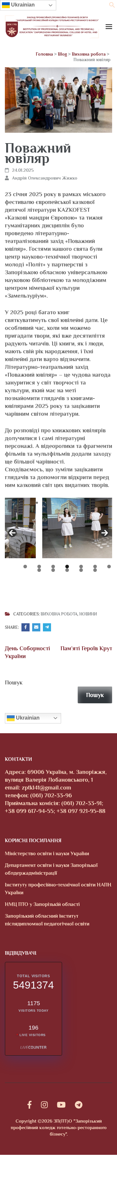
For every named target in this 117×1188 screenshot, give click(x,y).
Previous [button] (12, 533)
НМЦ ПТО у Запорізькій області (42, 904)
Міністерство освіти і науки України (47, 854)
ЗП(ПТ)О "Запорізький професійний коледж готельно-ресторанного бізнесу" (59, 1127)
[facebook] (29, 1104)
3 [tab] (53, 566)
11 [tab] (81, 570)
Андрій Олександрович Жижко (44, 178)
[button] (112, 6)
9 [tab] (53, 570)
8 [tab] (39, 570)
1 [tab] (25, 566)
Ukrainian (22, 4)
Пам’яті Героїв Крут (86, 648)
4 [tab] (67, 566)
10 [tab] (67, 570)
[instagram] (44, 1104)
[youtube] (61, 1104)
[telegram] (79, 1104)
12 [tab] (95, 570)
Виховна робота (59, 614)
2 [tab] (39, 566)
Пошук (13, 682)
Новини (88, 614)
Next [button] (104, 533)
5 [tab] (81, 566)
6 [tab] (95, 566)
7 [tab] (109, 566)
